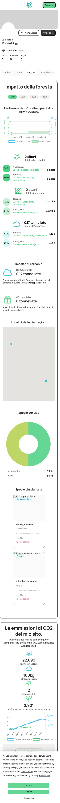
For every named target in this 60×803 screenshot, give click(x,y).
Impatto (31, 73)
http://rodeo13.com (15, 50)
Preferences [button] (44, 775)
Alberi (8, 73)
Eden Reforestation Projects (26, 168)
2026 (23, 96)
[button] (46, 380)
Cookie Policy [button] (27, 771)
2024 (45, 96)
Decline (29, 791)
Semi (19, 73)
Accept (29, 785)
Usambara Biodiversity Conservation (23, 178)
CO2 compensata (29, 675)
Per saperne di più (37, 281)
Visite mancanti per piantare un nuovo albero (29, 705)
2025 (34, 96)
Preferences (29, 798)
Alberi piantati (28, 690)
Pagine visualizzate (29, 660)
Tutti (12, 96)
